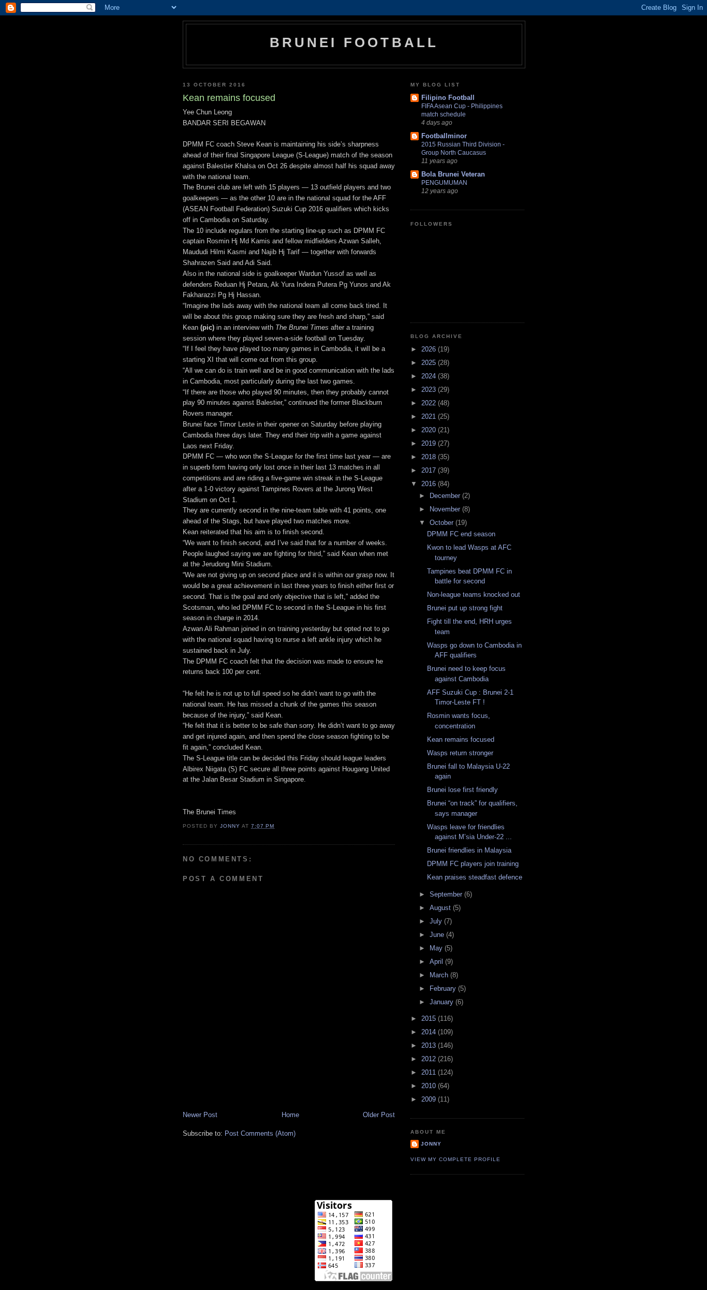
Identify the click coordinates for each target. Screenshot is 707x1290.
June (438, 935)
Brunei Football (354, 42)
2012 (429, 1059)
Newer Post (200, 1115)
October (442, 522)
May (437, 948)
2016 (429, 484)
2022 (429, 403)
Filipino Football (448, 97)
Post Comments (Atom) (260, 1133)
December (446, 496)
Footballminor (444, 136)
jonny (431, 1144)
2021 (429, 416)
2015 (429, 1018)
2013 (429, 1045)
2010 (429, 1086)
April (437, 961)
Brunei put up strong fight (465, 608)
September (447, 894)
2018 (429, 457)
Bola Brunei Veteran (453, 174)
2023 (429, 389)
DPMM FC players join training (473, 864)
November (446, 509)
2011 (429, 1072)
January (442, 1002)
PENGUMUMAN (444, 182)
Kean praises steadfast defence (474, 877)
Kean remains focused (460, 739)
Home (290, 1115)
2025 (429, 363)
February (444, 988)
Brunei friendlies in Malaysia (469, 850)
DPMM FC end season (461, 534)
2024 (429, 376)
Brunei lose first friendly (462, 790)
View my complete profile (455, 1159)
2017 (429, 470)
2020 (429, 430)
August (441, 908)
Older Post (379, 1115)
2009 (429, 1099)
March (440, 975)
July (437, 921)
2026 (429, 349)
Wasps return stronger (460, 753)
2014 (429, 1032)
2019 (429, 443)
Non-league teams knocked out (473, 594)
